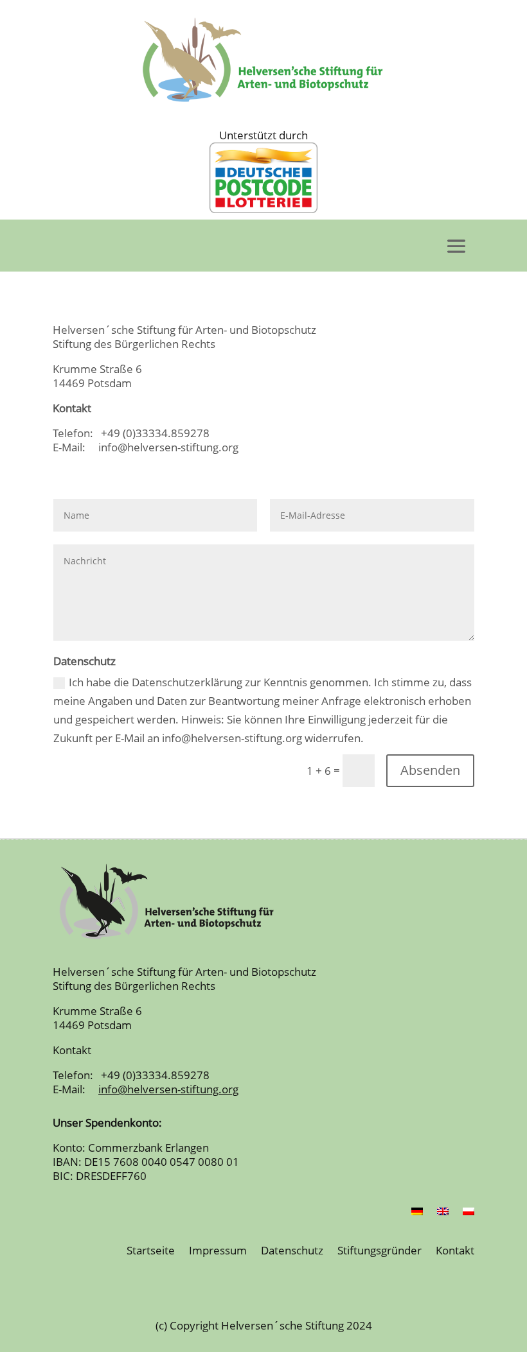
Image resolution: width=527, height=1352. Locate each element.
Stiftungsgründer (379, 1251)
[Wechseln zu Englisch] (443, 1214)
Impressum (218, 1251)
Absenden (430, 770)
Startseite (151, 1251)
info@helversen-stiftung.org (163, 447)
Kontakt (455, 1251)
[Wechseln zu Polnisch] (468, 1214)
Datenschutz (292, 1251)
